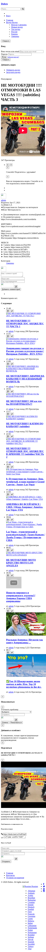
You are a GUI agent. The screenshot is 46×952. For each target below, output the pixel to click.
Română (31, 935)
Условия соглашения (15, 878)
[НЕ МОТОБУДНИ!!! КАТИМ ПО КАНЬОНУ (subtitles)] (25, 419)
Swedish (31, 944)
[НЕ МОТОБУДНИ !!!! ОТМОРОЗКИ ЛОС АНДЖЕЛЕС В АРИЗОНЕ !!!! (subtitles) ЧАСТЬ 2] (25, 443)
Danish (30, 905)
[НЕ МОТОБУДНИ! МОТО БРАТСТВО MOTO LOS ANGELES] (25, 555)
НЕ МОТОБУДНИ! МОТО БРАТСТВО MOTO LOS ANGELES (21, 563)
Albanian (31, 891)
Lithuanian (32, 925)
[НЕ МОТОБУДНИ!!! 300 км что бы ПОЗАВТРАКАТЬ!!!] (25, 396)
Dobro (4, 3)
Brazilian (31, 898)
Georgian (31, 916)
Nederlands (32, 928)
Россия (14, 32)
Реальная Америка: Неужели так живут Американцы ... (24, 641)
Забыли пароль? (13, 57)
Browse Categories (19, 25)
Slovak (30, 939)
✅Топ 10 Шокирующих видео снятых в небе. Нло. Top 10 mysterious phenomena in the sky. (24, 684)
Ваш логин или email (10, 51)
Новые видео (17, 27)
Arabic (30, 895)
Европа (14, 34)
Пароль (4, 54)
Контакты (10, 875)
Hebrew (31, 921)
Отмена (5, 722)
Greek (30, 918)
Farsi (30, 912)
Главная (9, 20)
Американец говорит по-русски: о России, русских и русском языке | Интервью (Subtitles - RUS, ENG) (25, 351)
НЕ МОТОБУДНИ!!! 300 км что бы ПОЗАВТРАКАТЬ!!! (24, 402)
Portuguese (32, 932)
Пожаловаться (16, 722)
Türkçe (30, 946)
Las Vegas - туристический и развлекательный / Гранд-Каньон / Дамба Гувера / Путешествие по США (25, 536)
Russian (34, 886)
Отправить (6, 862)
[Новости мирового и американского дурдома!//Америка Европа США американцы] (13, 588)
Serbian (31, 937)
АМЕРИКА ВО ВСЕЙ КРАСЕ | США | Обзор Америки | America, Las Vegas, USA (24, 507)
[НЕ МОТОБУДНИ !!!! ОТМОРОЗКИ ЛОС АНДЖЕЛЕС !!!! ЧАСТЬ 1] (25, 316)
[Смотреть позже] (8, 311)
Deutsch (31, 907)
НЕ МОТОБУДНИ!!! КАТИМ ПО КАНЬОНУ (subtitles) (24, 425)
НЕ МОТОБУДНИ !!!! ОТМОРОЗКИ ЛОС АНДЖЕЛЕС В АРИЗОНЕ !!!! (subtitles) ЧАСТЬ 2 (25, 452)
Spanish (31, 942)
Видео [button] (9, 22)
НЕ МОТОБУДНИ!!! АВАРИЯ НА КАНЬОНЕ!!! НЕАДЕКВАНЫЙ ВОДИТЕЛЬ (25, 379)
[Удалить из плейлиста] (12, 311)
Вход (8, 16)
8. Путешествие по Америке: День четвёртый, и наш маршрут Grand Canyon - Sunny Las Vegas (25, 481)
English (31, 909)
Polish (30, 930)
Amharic (31, 893)
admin (3, 200)
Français (31, 914)
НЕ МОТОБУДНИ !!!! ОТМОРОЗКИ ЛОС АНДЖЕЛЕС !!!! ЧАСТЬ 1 (25, 323)
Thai (29, 949)
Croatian (31, 902)
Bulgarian (32, 900)
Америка (15, 36)
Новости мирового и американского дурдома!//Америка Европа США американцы (20, 596)
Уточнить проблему (9, 709)
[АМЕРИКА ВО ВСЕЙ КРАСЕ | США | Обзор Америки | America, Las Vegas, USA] (25, 499)
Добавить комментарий (11, 289)
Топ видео (15, 29)
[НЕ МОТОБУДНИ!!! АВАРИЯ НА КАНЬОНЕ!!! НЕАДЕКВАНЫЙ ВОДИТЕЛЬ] (25, 371)
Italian (30, 923)
